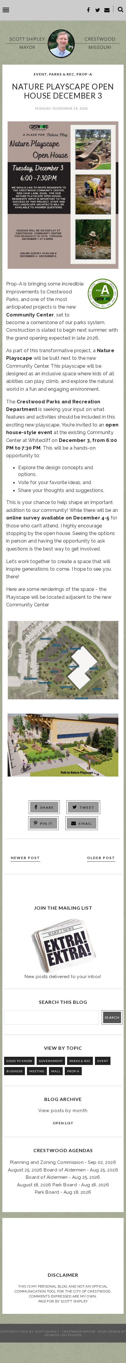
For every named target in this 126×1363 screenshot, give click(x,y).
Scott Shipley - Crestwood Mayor (65, 1331)
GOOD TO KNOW (19, 1061)
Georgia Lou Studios (63, 1335)
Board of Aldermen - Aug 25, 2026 (63, 1177)
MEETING (37, 1071)
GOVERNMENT (51, 1061)
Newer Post (25, 858)
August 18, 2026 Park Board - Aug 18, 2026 (63, 1185)
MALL (55, 1071)
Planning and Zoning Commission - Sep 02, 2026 (63, 1162)
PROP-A (84, 74)
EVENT (40, 74)
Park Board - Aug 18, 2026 (63, 1192)
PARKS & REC (61, 74)
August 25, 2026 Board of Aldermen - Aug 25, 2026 (63, 1170)
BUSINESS (14, 1071)
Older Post (101, 858)
